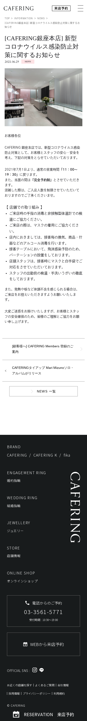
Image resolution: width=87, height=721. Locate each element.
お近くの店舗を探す (19, 685)
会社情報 (63, 685)
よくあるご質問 (45, 685)
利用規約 (59, 693)
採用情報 (14, 693)
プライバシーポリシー (37, 693)
